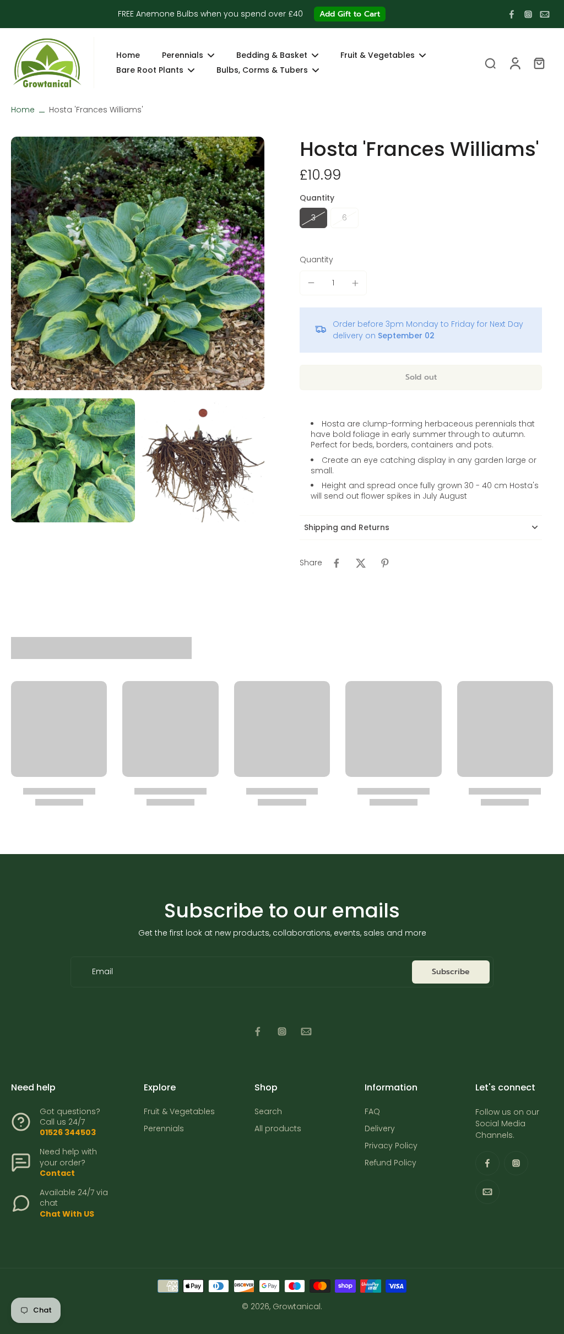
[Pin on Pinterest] (385, 563)
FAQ (372, 1111)
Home (23, 109)
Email (102, 971)
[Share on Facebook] (336, 563)
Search (268, 1111)
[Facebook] (511, 14)
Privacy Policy (391, 1146)
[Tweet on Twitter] (361, 563)
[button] (421, 377)
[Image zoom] (137, 263)
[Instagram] (528, 14)
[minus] (311, 282)
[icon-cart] (539, 63)
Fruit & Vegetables (179, 1111)
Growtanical (297, 1306)
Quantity (316, 259)
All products (277, 1129)
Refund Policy (390, 1163)
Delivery (380, 1129)
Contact (57, 1173)
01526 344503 (68, 1132)
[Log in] (514, 62)
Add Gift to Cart (349, 14)
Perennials (164, 1129)
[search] (490, 63)
